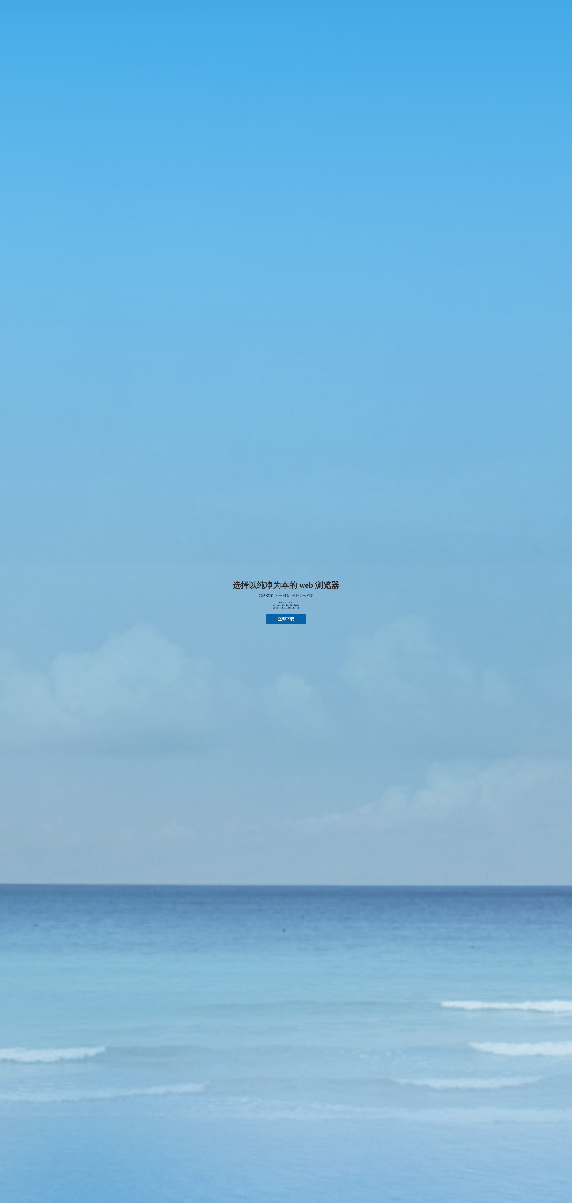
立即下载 (286, 619)
